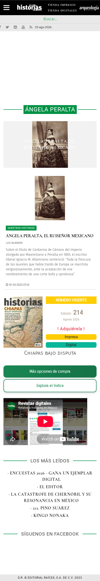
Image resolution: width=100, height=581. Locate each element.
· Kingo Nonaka (50, 515)
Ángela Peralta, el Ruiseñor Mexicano (49, 235)
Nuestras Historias (21, 228)
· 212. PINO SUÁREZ (50, 508)
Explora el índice (50, 385)
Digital (71, 345)
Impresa (71, 337)
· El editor (50, 486)
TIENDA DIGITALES (62, 11)
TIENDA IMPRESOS (62, 6)
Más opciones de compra (50, 371)
